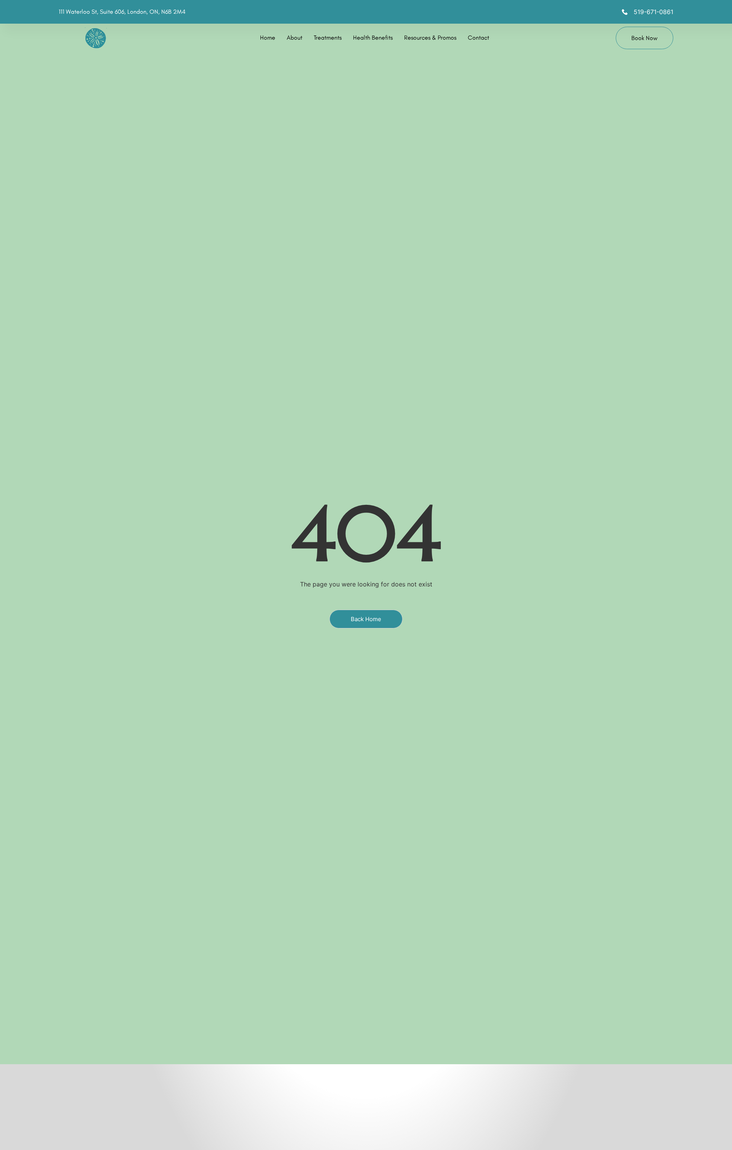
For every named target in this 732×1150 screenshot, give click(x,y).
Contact (478, 37)
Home (267, 37)
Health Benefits (373, 37)
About (294, 37)
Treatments (328, 37)
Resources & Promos (430, 37)
